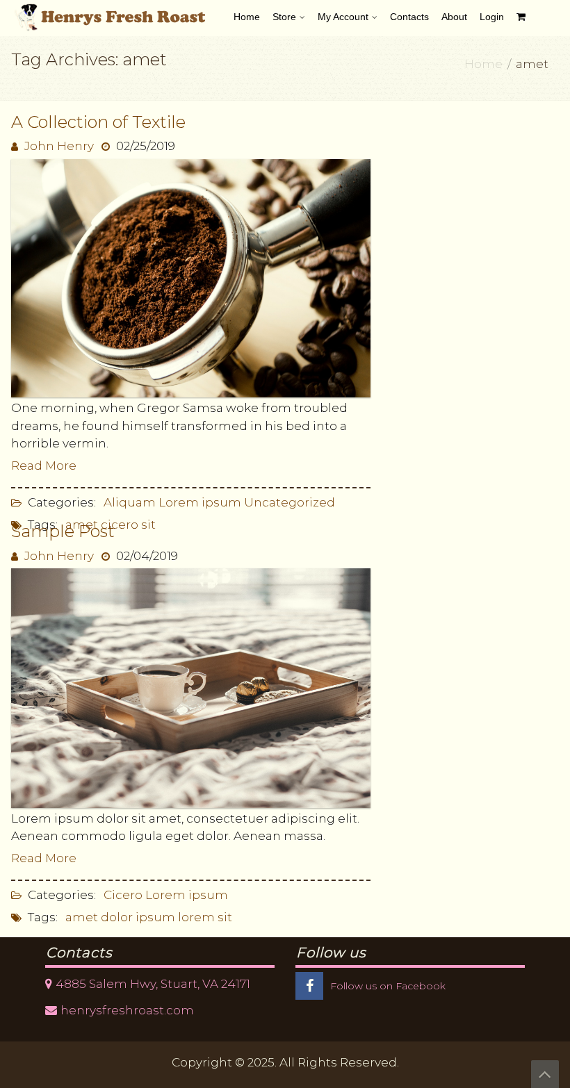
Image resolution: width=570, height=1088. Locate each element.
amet (81, 917)
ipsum (155, 917)
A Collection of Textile (98, 122)
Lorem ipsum (199, 502)
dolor (117, 917)
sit (148, 524)
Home (483, 64)
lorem (196, 917)
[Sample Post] (190, 687)
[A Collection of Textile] (190, 277)
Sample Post (63, 531)
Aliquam (130, 502)
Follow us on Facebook (388, 986)
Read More (43, 465)
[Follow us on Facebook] (309, 986)
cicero (119, 524)
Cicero (123, 895)
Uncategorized (289, 502)
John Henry (59, 146)
